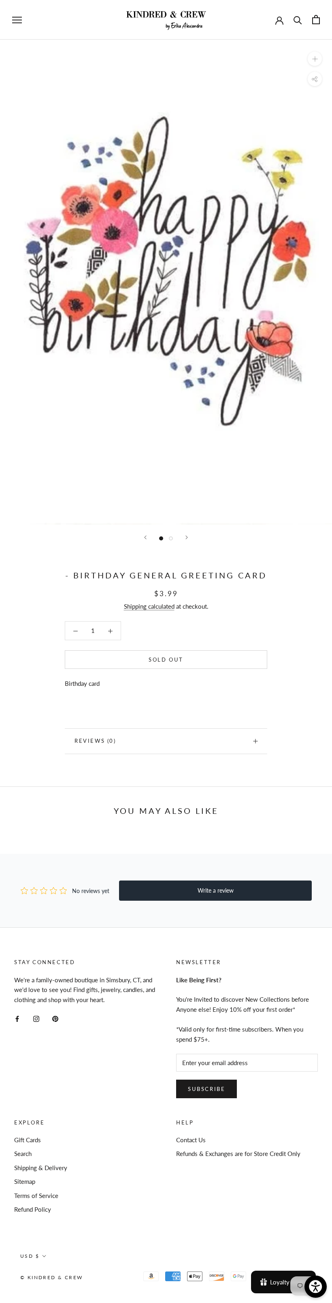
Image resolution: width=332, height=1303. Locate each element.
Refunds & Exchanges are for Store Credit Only (238, 1153)
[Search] (298, 19)
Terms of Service (36, 1195)
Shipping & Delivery (40, 1167)
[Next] (186, 537)
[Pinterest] (55, 1018)
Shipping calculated (149, 606)
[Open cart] (316, 19)
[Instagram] (36, 1018)
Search (23, 1153)
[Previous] (145, 537)
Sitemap (24, 1181)
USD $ (29, 1256)
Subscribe (206, 1089)
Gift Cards (27, 1139)
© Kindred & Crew (51, 1277)
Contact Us (191, 1139)
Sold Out (166, 659)
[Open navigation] (17, 19)
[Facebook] (17, 1018)
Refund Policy (32, 1209)
